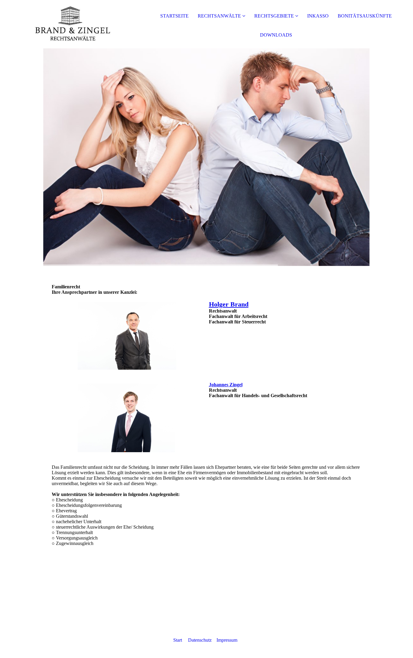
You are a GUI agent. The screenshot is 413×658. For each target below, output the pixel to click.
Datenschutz (200, 640)
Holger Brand (229, 304)
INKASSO (318, 15)
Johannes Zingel (225, 384)
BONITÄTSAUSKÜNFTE (365, 15)
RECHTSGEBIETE (274, 15)
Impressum (226, 640)
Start (177, 640)
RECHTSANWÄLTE (219, 15)
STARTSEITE (174, 15)
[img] (69, 24)
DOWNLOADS (276, 34)
